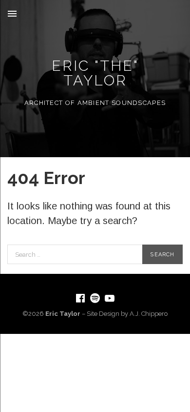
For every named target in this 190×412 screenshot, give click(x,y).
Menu (12, 13)
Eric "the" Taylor (95, 73)
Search (162, 254)
